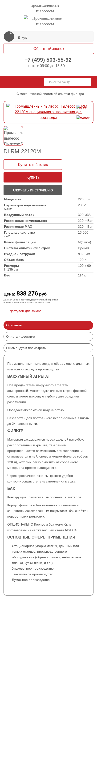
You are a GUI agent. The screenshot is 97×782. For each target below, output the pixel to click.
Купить (33, 177)
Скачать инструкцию (33, 190)
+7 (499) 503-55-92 (48, 60)
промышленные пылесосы (45, 8)
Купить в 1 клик (33, 164)
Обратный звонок (48, 49)
